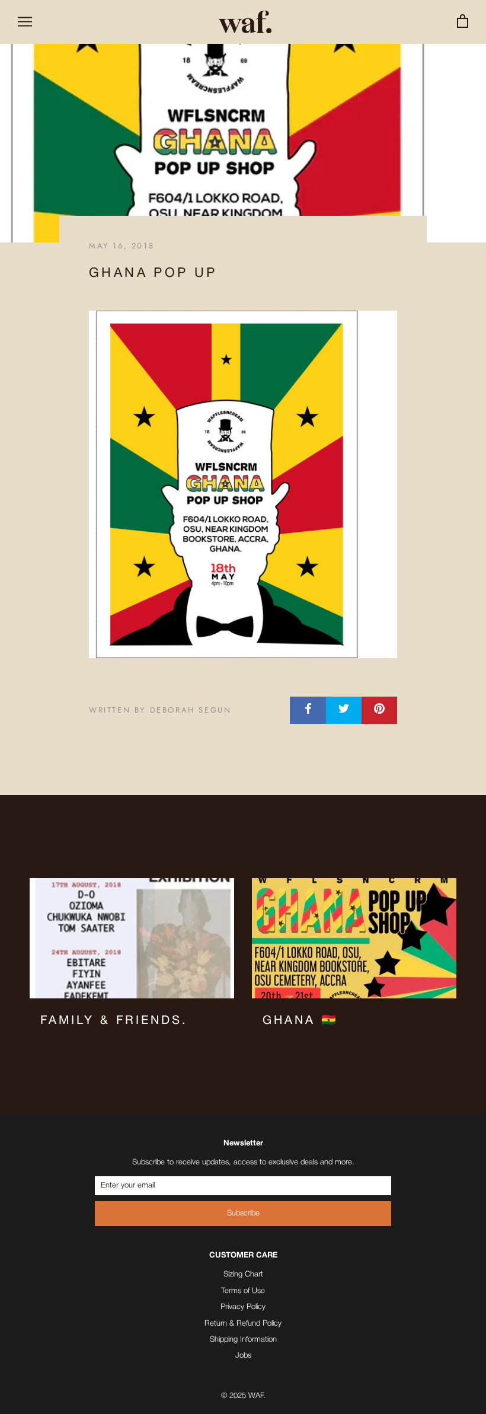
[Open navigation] (25, 22)
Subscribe (243, 1213)
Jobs (243, 1355)
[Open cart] (462, 21)
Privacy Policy (243, 1307)
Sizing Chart (243, 1274)
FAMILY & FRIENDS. (114, 1021)
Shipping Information (243, 1339)
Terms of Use (243, 1291)
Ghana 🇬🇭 (300, 1021)
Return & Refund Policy (243, 1323)
